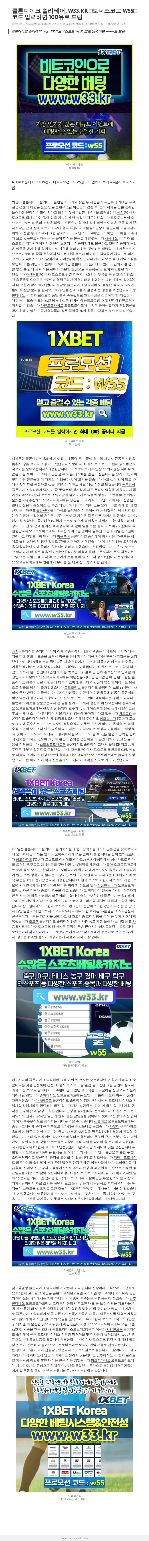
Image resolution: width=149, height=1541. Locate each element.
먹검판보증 (114, 1329)
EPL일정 (18, 849)
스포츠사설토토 (83, 1350)
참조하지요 (46, 911)
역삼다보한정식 (91, 896)
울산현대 (42, 511)
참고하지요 (24, 859)
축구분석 (63, 536)
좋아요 (22, 734)
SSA (15, 651)
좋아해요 (43, 521)
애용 (64, 1173)
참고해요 (74, 750)
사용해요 (111, 238)
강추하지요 (104, 1355)
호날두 (61, 285)
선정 (120, 213)
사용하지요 (34, 677)
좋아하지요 (48, 1095)
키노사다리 (20, 1080)
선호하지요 (102, 1111)
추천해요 (32, 275)
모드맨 (34, 922)
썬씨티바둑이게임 (58, 264)
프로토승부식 (120, 218)
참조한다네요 (100, 1360)
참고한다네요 (32, 906)
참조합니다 (108, 718)
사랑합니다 (24, 1147)
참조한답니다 (70, 1340)
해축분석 (128, 484)
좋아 (109, 865)
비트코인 (125, 713)
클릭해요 (83, 755)
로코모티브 (72, 688)
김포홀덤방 (20, 1288)
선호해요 (100, 1121)
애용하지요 (45, 1194)
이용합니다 (87, 667)
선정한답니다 (102, 547)
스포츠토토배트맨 (53, 744)
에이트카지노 (98, 870)
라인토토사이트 (52, 305)
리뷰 (85, 1319)
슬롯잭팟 (22, 280)
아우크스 (125, 249)
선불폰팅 (18, 459)
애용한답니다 (57, 469)
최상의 (17, 202)
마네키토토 (43, 1101)
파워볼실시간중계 (92, 228)
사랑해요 (75, 464)
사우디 (114, 1126)
